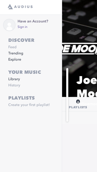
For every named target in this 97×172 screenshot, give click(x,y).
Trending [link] (15, 53)
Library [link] (14, 79)
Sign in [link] (22, 27)
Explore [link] (14, 59)
